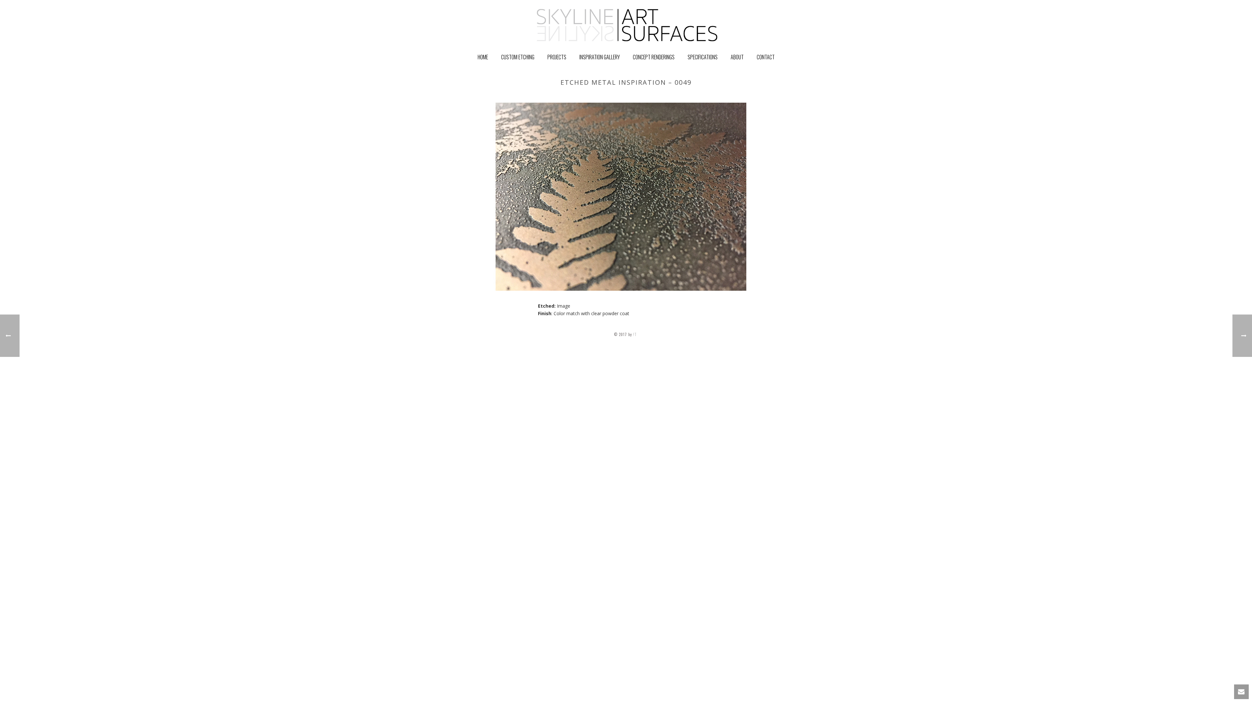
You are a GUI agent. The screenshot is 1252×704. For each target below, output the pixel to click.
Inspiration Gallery (599, 57)
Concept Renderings (654, 57)
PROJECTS (556, 57)
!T (635, 334)
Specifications (703, 57)
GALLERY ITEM (712, 96)
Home (483, 57)
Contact (766, 57)
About (737, 57)
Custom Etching (517, 57)
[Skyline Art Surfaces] (626, 24)
